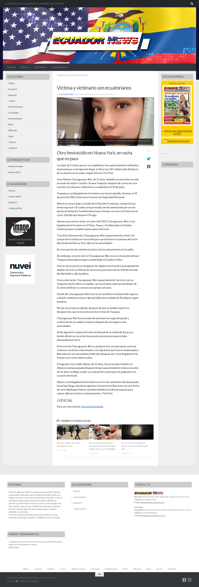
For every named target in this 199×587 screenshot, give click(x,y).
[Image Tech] (20, 245)
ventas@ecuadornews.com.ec (152, 515)
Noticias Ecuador (15, 166)
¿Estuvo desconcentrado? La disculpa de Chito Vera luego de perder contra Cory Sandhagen (102, 446)
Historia (11, 191)
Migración (12, 130)
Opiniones (12, 148)
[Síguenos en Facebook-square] (184, 580)
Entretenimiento (15, 118)
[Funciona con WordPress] (17, 581)
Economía (12, 89)
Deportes (12, 95)
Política (11, 83)
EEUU (10, 124)
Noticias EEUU (14, 172)
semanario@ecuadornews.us (152, 502)
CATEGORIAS (39, 67)
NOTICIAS (24, 67)
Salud (10, 136)
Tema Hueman (33, 581)
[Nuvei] (20, 283)
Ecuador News (66, 94)
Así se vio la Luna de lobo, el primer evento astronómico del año (134, 446)
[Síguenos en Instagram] (190, 580)
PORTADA (11, 67)
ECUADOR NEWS (59, 67)
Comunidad (13, 113)
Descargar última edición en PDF (178, 132)
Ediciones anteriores (178, 141)
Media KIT (13, 202)
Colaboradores (14, 196)
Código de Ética (15, 208)
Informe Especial (15, 107)
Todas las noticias (77, 75)
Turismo (12, 142)
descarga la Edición (92, 406)
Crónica (61, 75)
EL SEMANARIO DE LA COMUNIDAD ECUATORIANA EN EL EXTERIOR (34, 3)
